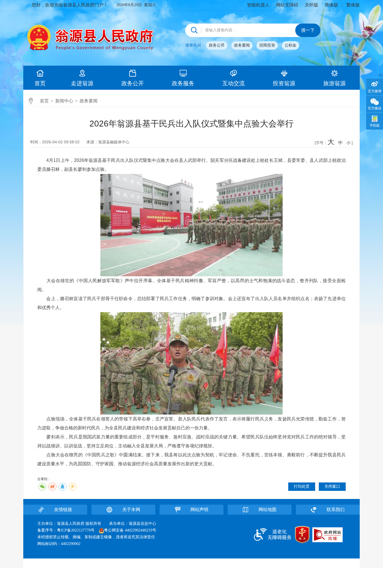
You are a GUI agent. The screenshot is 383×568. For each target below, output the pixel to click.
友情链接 (63, 509)
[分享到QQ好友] (62, 487)
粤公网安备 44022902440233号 (130, 530)
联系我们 (336, 509)
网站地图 (267, 509)
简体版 (331, 5)
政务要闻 (242, 45)
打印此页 (302, 486)
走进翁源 (82, 83)
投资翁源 (284, 83)
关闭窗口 (332, 486)
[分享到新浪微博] (52, 487)
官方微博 (374, 91)
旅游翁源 (334, 83)
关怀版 (311, 5)
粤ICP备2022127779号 (75, 530)
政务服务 (183, 83)
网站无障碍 (287, 5)
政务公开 (217, 45)
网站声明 (199, 509)
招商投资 (267, 45)
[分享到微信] (42, 487)
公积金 (290, 45)
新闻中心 (64, 100)
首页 (40, 83)
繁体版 (353, 5)
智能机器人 (258, 5)
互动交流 (233, 83)
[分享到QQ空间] (73, 487)
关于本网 (131, 509)
